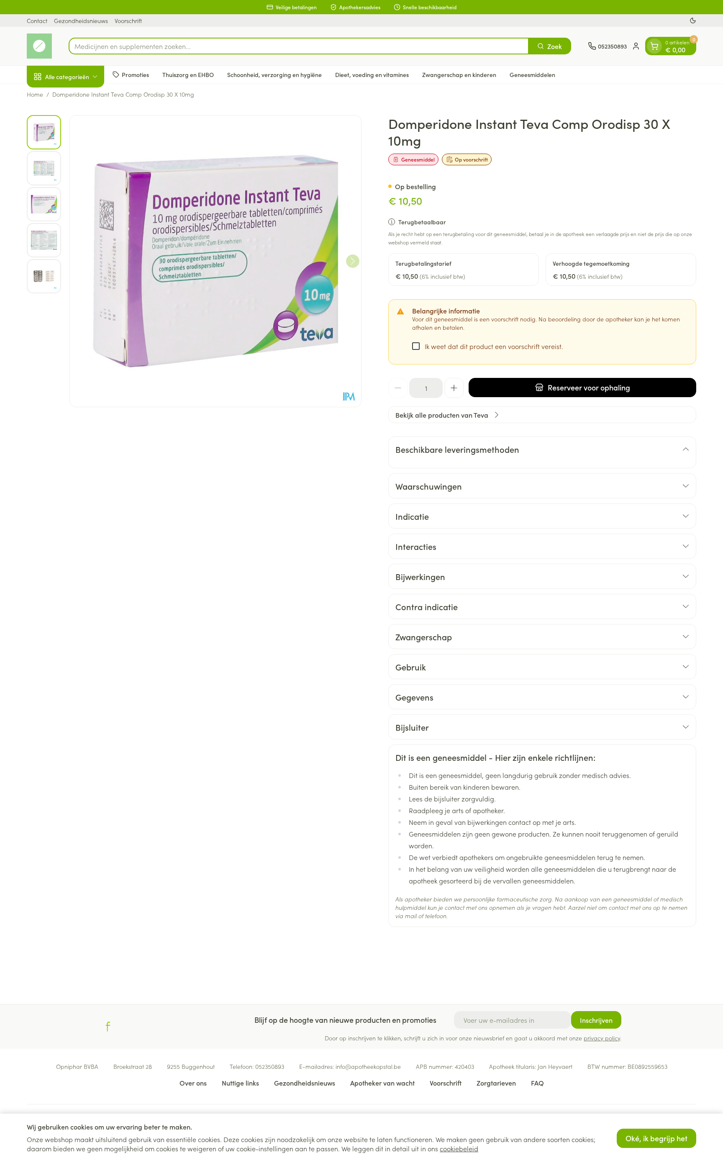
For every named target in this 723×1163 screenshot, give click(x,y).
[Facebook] (108, 1026)
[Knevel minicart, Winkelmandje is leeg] (654, 46)
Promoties (135, 74)
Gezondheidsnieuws (81, 20)
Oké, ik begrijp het (656, 1138)
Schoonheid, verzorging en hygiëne (274, 74)
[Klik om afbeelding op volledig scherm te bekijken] (215, 261)
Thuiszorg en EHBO (188, 74)
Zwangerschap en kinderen (459, 74)
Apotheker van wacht (382, 1082)
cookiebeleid (459, 1148)
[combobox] (299, 46)
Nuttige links (240, 1082)
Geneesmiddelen (532, 74)
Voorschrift (128, 20)
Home (35, 94)
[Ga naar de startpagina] (39, 46)
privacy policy (602, 1038)
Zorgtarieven (496, 1082)
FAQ (537, 1082)
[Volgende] (352, 261)
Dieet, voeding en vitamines (372, 74)
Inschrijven (596, 1019)
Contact (37, 20)
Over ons (193, 1082)
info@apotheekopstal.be (368, 1066)
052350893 (269, 1066)
